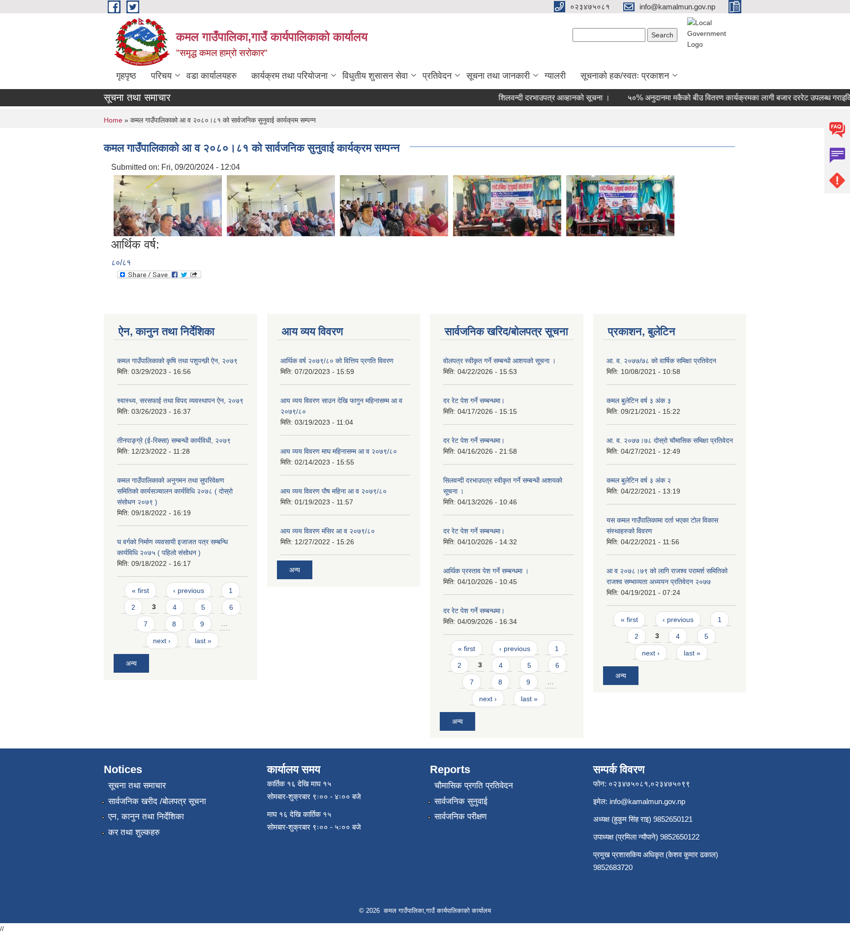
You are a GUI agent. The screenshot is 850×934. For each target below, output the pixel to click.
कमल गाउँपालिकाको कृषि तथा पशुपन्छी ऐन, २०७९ (177, 361)
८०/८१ (121, 262)
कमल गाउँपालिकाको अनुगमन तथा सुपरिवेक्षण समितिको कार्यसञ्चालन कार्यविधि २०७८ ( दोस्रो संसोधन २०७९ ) (175, 491)
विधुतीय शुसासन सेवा (375, 76)
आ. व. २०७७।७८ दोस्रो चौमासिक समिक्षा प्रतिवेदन (670, 440)
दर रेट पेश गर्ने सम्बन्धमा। (474, 401)
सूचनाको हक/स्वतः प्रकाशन (624, 76)
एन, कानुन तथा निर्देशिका (146, 816)
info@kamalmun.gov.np (647, 801)
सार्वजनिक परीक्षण (460, 816)
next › (162, 641)
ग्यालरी (555, 76)
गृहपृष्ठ (126, 76)
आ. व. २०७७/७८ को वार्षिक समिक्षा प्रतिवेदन (661, 361)
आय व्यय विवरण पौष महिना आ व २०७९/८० (333, 491)
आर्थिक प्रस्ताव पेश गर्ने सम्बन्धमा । (486, 571)
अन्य (131, 663)
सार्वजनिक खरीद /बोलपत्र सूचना (157, 801)
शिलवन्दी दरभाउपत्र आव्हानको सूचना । (542, 97)
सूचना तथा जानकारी (498, 76)
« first (140, 590)
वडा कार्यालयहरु (211, 76)
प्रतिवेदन (437, 76)
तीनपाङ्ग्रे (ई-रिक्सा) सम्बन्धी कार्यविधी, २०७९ (174, 440)
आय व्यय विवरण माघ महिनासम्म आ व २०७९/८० (338, 451)
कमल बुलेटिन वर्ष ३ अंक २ (639, 480)
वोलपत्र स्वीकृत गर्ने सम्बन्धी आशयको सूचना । (499, 361)
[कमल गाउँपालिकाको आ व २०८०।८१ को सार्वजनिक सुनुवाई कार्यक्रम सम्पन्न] (168, 205)
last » (203, 641)
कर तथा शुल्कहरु (134, 832)
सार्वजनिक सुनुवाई (460, 801)
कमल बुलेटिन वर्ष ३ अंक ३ (639, 401)
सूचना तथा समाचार (137, 785)
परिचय (161, 76)
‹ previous (188, 590)
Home (113, 120)
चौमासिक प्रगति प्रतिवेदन (473, 785)
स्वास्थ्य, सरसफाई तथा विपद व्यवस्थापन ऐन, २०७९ (180, 401)
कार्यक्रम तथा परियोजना (289, 76)
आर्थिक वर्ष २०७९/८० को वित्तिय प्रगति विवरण (337, 361)
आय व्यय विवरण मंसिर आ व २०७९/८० (327, 531)
